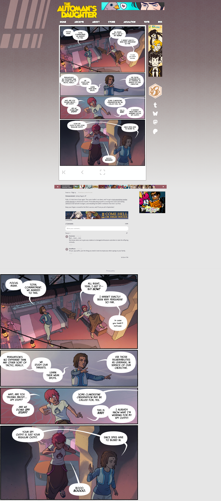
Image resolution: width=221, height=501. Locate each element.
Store (111, 22)
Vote (147, 22)
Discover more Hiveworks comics (67, 186)
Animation (130, 22)
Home (63, 22)
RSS (160, 22)
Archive (79, 22)
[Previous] (83, 172)
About (96, 22)
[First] (64, 172)
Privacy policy (110, 271)
